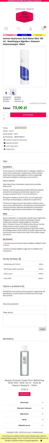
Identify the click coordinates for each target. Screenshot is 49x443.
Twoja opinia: (8, 312)
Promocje (38, 35)
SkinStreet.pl (27, 432)
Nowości (10, 35)
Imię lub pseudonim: (11, 304)
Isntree (11, 131)
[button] (6, 28)
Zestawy (24, 35)
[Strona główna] (24, 16)
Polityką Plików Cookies (9, 438)
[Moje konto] (30, 28)
